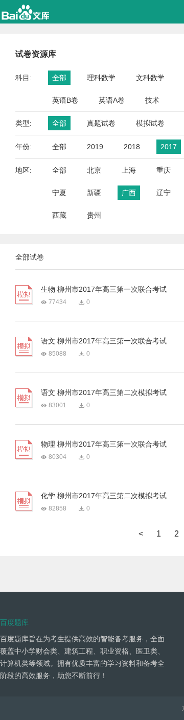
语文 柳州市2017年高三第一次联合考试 (104, 341)
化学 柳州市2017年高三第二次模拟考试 (104, 496)
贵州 (94, 215)
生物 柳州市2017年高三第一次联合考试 (104, 289)
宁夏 (59, 193)
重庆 (163, 170)
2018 (132, 147)
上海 (129, 170)
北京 (94, 170)
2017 (168, 147)
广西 (129, 193)
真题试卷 (101, 123)
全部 (59, 78)
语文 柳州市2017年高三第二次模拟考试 (104, 392)
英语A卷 (112, 100)
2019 (95, 147)
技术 (152, 100)
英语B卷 (65, 100)
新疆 (94, 193)
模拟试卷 (150, 123)
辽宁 (163, 193)
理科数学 (101, 78)
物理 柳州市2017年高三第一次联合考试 (104, 444)
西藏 (59, 215)
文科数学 (150, 78)
